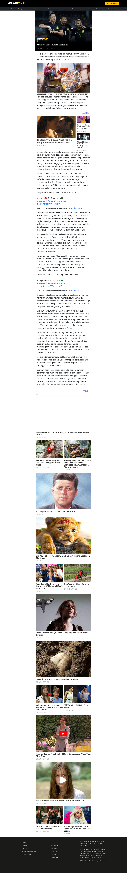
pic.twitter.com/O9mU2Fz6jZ (49, 286)
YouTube (54, 851)
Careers (24, 848)
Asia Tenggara (53, 9)
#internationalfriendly (57, 201)
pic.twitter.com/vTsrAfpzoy (48, 203)
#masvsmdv (42, 201)
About (24, 842)
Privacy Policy (26, 854)
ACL (41, 9)
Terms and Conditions (29, 851)
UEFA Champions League (81, 9)
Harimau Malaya (17, 9)
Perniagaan (112, 9)
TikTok (53, 854)
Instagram (54, 848)
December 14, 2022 (76, 208)
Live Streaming (112, 3)
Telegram (54, 857)
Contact (24, 845)
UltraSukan (99, 9)
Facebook (54, 845)
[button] (63, 77)
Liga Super (32, 9)
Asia (65, 9)
